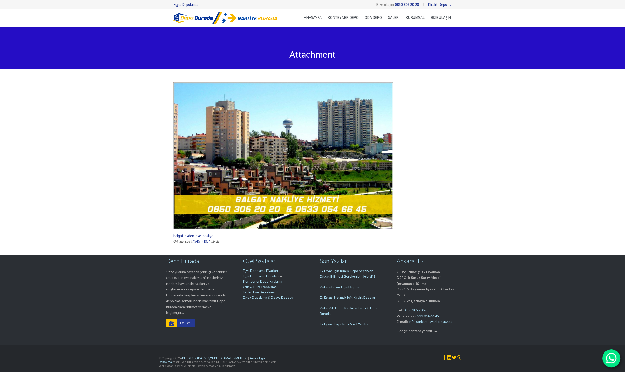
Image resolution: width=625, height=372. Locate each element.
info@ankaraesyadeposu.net (430, 321)
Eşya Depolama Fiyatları (260, 270)
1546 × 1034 (202, 241)
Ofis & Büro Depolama (260, 287)
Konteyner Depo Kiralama (262, 281)
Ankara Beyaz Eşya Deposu (340, 287)
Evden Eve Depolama (259, 292)
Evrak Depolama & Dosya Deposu (268, 297)
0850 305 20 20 (415, 310)
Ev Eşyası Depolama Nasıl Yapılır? (344, 324)
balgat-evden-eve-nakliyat (194, 235)
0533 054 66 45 (427, 316)
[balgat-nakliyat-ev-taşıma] (312, 155)
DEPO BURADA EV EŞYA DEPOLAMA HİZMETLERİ (214, 358)
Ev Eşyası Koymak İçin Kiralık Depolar (347, 297)
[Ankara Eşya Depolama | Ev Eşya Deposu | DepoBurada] (225, 18)
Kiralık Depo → (440, 4)
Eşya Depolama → (187, 4)
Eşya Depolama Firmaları (261, 276)
